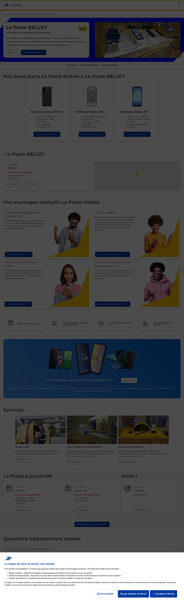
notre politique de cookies (65, 585)
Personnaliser (107, 594)
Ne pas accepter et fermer (133, 594)
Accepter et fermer (165, 594)
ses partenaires (43, 569)
